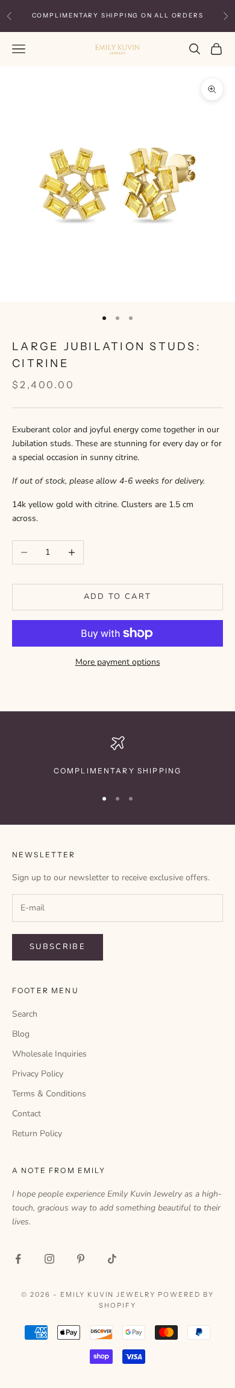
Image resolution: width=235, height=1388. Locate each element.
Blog (21, 1034)
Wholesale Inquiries (49, 1054)
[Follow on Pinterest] (81, 1259)
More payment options (117, 662)
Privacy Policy (37, 1073)
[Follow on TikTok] (112, 1259)
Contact (26, 1113)
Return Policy (37, 1133)
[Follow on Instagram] (49, 1259)
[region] (117, 756)
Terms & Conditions (49, 1093)
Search (24, 1014)
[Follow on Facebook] (18, 1259)
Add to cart (118, 596)
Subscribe (58, 946)
